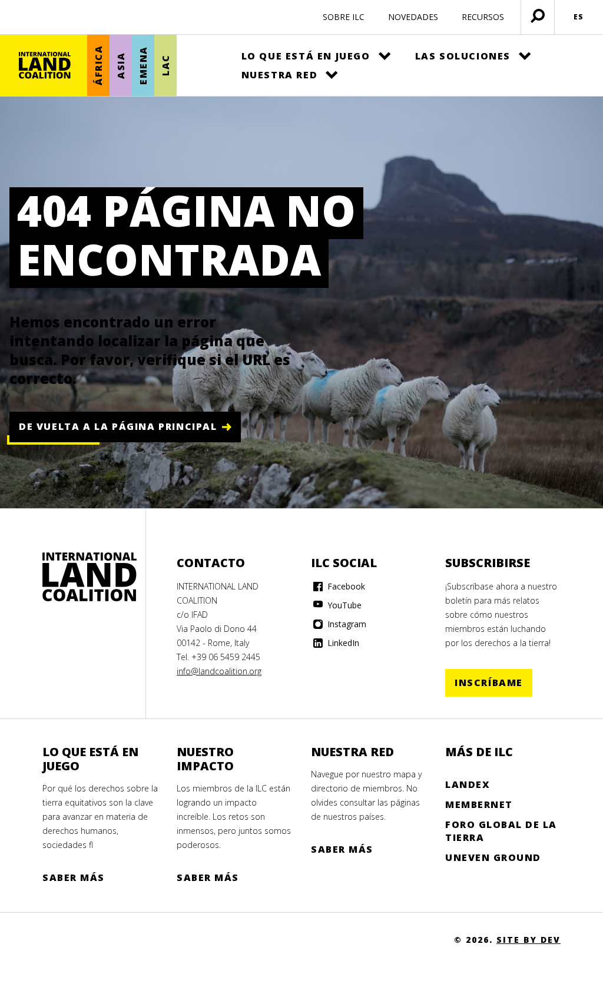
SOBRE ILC (344, 16)
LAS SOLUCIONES (463, 55)
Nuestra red (279, 74)
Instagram (345, 624)
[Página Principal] (45, 65)
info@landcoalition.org (219, 671)
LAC (165, 66)
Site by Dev (528, 939)
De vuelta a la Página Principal (118, 426)
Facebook (345, 586)
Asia (120, 65)
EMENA (143, 65)
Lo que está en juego (305, 55)
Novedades (413, 16)
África (98, 65)
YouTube (343, 605)
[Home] (89, 577)
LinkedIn (342, 642)
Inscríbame (489, 682)
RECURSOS (483, 16)
